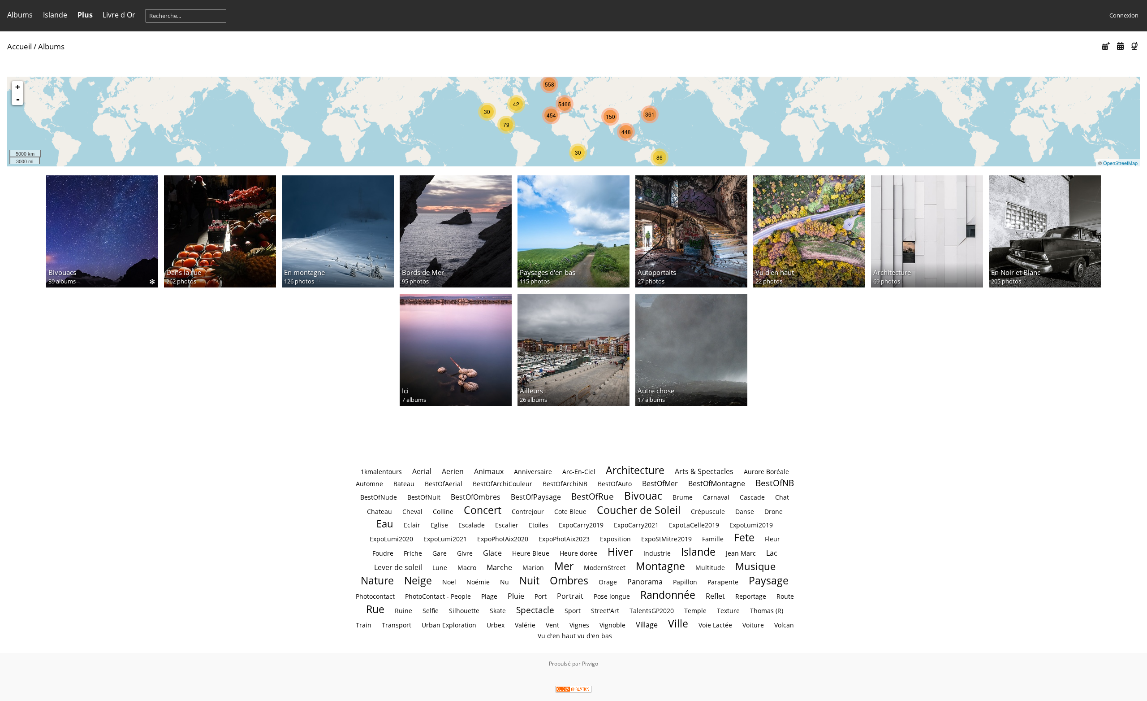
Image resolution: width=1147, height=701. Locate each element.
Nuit (529, 580)
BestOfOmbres (475, 497)
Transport (396, 625)
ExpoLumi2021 (445, 539)
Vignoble (612, 625)
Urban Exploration (449, 625)
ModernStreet (604, 567)
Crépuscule (708, 511)
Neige (418, 580)
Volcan (784, 625)
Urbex (496, 625)
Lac (771, 553)
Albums (20, 15)
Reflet (715, 596)
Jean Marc (741, 553)
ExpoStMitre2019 (666, 539)
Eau (384, 523)
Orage (608, 582)
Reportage (750, 596)
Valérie (525, 625)
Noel (449, 582)
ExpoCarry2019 (581, 525)
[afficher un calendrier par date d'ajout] (1106, 46)
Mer (564, 566)
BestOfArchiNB (565, 483)
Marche (499, 567)
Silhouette (464, 610)
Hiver (620, 551)
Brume (683, 497)
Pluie (516, 596)
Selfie (431, 610)
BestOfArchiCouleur (502, 483)
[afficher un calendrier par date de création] (1120, 46)
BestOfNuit (423, 497)
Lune (439, 567)
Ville (678, 623)
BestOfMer (660, 483)
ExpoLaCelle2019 (694, 525)
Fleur (772, 539)
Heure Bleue (530, 553)
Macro (466, 567)
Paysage (769, 580)
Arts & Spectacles (704, 471)
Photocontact (375, 596)
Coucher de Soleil (639, 510)
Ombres (569, 580)
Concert (482, 510)
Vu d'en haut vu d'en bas (575, 635)
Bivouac (643, 495)
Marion (533, 567)
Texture (728, 610)
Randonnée (667, 595)
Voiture (753, 625)
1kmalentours (381, 471)
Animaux (489, 471)
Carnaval (716, 497)
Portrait (570, 596)
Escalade (471, 525)
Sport (573, 610)
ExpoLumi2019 (751, 525)
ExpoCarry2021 (636, 525)
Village (647, 625)
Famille (713, 539)
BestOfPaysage (536, 497)
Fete (744, 537)
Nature (377, 580)
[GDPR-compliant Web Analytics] (573, 690)
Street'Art (605, 610)
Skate (498, 610)
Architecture (635, 470)
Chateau (379, 511)
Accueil (19, 46)
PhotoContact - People (438, 596)
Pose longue (612, 596)
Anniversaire (533, 471)
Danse (744, 511)
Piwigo (590, 663)
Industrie (657, 553)
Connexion (1123, 15)
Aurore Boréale (766, 471)
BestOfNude (378, 497)
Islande (55, 15)
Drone (773, 511)
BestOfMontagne (716, 483)
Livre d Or (119, 15)
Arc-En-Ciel (578, 471)
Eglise (439, 525)
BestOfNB (774, 482)
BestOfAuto (615, 483)
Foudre (382, 553)
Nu (504, 582)
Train (363, 625)
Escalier (506, 525)
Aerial (421, 471)
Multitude (710, 567)
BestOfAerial (443, 483)
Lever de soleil (398, 567)
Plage (489, 596)
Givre (465, 553)
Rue (375, 609)
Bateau (403, 483)
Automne (369, 483)
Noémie (478, 582)
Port (541, 596)
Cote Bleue (570, 511)
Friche (413, 553)
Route (785, 596)
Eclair (412, 525)
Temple (695, 610)
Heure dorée (578, 553)
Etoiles (538, 525)
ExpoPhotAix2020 (502, 539)
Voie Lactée (715, 625)
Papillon (685, 582)
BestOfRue (592, 496)
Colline (443, 511)
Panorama (645, 582)
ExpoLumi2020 (391, 539)
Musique (755, 566)
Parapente (722, 582)
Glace (492, 553)
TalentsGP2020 (652, 610)
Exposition (615, 539)
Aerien (453, 471)
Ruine (403, 610)
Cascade (752, 497)
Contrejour (528, 511)
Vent (552, 625)
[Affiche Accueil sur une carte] (1135, 46)
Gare (439, 553)
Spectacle (535, 609)
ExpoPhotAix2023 (564, 539)
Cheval (412, 511)
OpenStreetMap (1120, 162)
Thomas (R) (766, 610)
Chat (782, 497)
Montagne (660, 566)
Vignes (579, 625)
